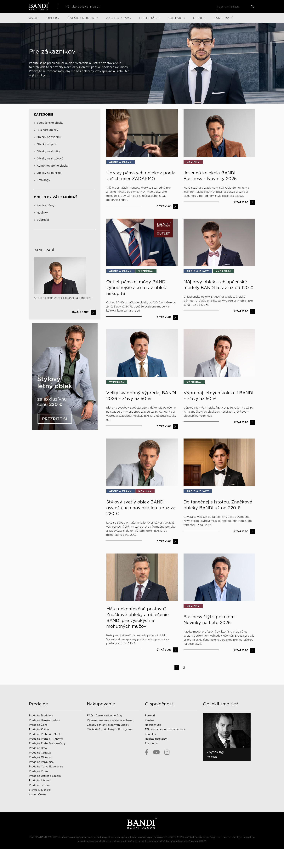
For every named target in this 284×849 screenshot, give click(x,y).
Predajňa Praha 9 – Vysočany (47, 743)
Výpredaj (43, 219)
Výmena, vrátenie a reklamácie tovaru (110, 720)
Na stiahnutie (153, 724)
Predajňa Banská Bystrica (44, 720)
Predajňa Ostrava (40, 752)
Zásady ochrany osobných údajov (108, 724)
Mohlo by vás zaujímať (55, 197)
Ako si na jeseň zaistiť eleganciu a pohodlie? (62, 297)
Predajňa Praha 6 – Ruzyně (46, 738)
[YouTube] (156, 752)
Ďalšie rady (80, 312)
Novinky (42, 212)
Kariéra (149, 720)
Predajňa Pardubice (41, 761)
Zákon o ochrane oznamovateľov (165, 729)
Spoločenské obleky (50, 122)
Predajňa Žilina (38, 724)
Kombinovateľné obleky (52, 165)
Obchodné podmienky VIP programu (110, 729)
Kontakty (150, 734)
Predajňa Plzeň (38, 771)
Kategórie (43, 114)
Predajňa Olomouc (40, 757)
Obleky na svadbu (49, 137)
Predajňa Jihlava (39, 785)
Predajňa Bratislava (41, 715)
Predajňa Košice (39, 729)
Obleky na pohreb (49, 172)
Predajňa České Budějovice (46, 766)
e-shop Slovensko (40, 789)
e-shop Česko (37, 794)
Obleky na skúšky (48, 151)
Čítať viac (164, 206)
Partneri (150, 715)
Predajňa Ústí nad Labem (45, 775)
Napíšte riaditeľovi (156, 738)
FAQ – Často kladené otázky (104, 715)
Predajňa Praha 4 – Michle (45, 734)
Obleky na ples (46, 144)
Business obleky (47, 129)
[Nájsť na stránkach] (252, 6)
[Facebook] (147, 752)
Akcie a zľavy (45, 205)
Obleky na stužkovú (50, 158)
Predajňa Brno (38, 748)
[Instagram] (166, 752)
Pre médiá (151, 743)
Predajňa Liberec (39, 780)
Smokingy (43, 179)
